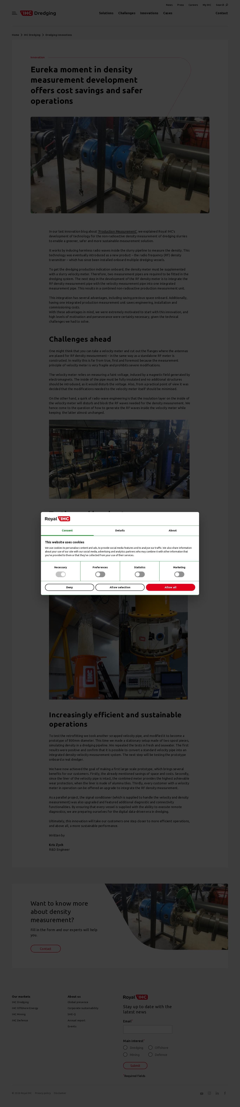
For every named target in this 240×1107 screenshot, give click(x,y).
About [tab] (173, 530)
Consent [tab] (67, 530)
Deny (69, 587)
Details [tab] (120, 530)
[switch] (100, 574)
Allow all (170, 587)
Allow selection (120, 587)
